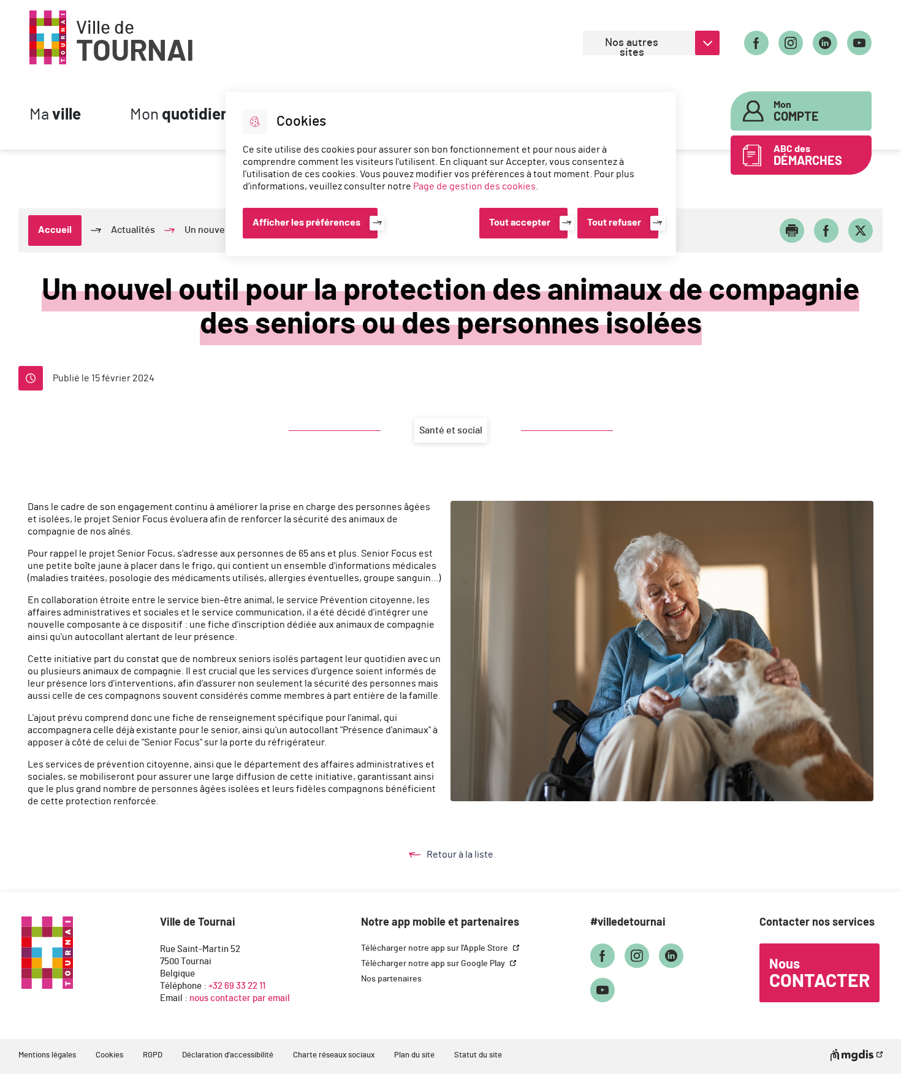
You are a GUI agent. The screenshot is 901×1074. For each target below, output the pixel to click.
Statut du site (478, 1055)
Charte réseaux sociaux (333, 1055)
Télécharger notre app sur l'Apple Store (435, 948)
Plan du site (414, 1055)
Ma (55, 115)
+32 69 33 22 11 (236, 986)
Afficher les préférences (306, 222)
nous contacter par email (239, 998)
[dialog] (451, 174)
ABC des (808, 155)
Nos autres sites (631, 46)
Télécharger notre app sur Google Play (434, 963)
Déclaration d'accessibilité (227, 1055)
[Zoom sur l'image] (661, 651)
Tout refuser (614, 222)
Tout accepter (519, 222)
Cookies (109, 1055)
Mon (179, 115)
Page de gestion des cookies (474, 186)
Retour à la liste (472, 855)
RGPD (152, 1055)
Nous (819, 974)
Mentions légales (47, 1055)
